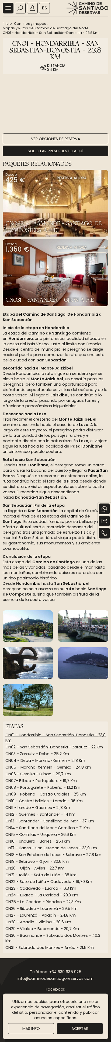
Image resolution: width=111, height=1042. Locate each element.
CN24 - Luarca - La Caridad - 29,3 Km (41, 895)
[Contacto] (104, 521)
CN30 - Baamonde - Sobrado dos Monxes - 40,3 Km (52, 938)
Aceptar (79, 1028)
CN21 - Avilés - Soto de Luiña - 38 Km (41, 875)
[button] (8, 8)
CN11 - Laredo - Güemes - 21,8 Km (37, 807)
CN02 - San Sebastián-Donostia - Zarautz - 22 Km (54, 747)
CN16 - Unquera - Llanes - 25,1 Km (37, 841)
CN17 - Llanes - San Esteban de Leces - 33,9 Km (51, 848)
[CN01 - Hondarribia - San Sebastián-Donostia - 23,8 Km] (28, 626)
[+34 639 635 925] (104, 533)
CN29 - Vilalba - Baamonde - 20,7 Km (42, 928)
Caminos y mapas (30, 24)
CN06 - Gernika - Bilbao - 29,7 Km (38, 774)
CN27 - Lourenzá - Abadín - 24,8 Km (40, 915)
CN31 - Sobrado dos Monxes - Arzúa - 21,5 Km (49, 947)
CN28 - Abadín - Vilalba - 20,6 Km (38, 922)
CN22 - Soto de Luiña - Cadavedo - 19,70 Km (48, 881)
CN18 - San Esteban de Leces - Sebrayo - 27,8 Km (53, 854)
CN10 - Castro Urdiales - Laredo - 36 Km (44, 801)
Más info (31, 1028)
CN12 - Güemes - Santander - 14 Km (40, 814)
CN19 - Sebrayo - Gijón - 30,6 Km (37, 861)
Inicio (7, 24)
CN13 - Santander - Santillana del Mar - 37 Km (49, 821)
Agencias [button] (32, 8)
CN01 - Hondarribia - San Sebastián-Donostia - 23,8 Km (51, 33)
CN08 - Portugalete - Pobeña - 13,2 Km (42, 787)
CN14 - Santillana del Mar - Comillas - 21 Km (47, 827)
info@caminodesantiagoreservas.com (55, 978)
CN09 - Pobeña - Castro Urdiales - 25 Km (45, 794)
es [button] (44, 8)
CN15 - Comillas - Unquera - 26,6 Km (40, 834)
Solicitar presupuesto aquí (55, 151)
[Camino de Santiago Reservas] (87, 8)
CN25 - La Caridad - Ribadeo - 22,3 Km (43, 901)
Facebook (55, 989)
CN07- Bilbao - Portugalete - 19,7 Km (41, 780)
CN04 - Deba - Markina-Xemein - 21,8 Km (45, 760)
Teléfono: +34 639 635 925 (55, 971)
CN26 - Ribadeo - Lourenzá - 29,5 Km (41, 908)
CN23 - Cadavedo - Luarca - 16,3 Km (40, 888)
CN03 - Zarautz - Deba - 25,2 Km (37, 753)
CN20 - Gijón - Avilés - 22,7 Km (34, 868)
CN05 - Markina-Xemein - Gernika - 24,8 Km (48, 767)
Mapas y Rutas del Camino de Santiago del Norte (46, 28)
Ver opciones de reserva (55, 139)
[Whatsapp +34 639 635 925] (104, 509)
